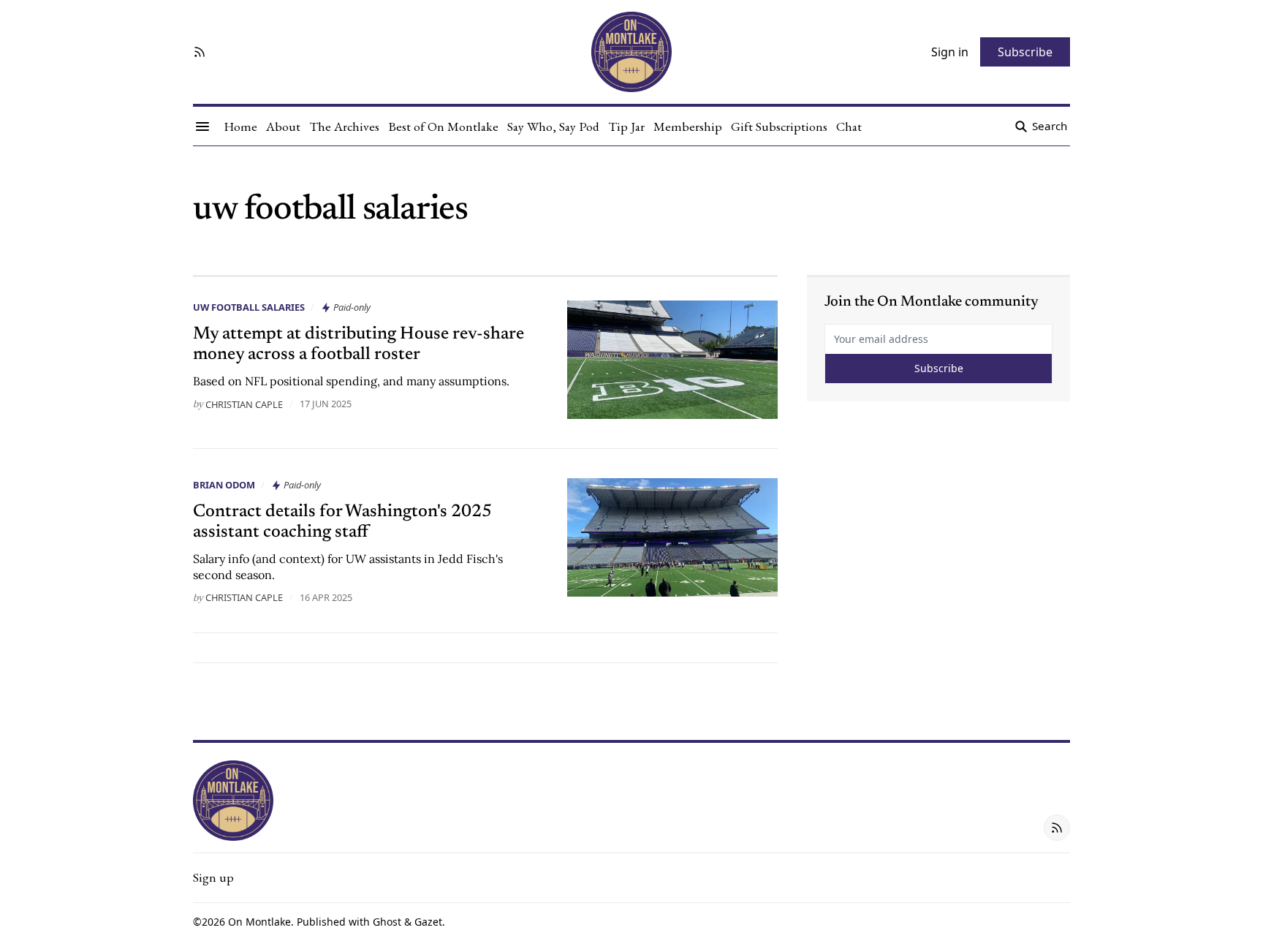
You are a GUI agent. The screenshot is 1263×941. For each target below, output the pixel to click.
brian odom (224, 484)
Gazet (428, 922)
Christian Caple (244, 404)
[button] (213, 877)
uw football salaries (249, 307)
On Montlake (259, 922)
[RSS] (199, 51)
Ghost (387, 922)
